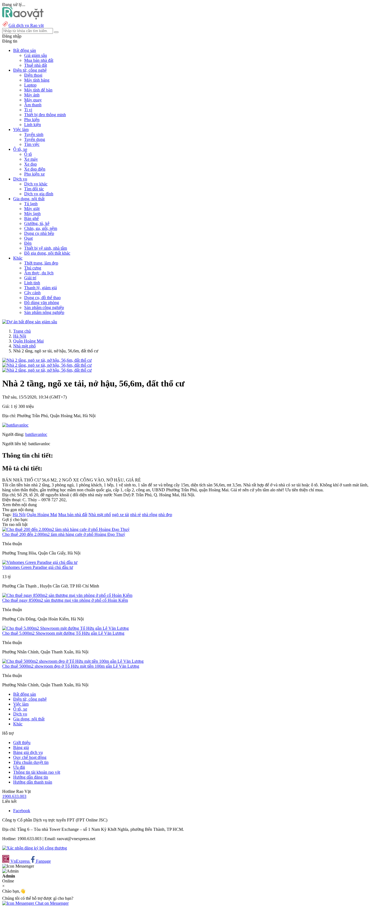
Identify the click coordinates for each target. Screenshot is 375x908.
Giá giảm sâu (35, 55)
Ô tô (28, 154)
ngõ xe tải (120, 514)
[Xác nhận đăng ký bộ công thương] (34, 848)
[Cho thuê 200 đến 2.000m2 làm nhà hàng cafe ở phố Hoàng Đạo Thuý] (66, 529)
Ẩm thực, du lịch (39, 273)
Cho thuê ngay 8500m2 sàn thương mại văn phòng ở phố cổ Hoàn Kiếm (65, 600)
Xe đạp (30, 164)
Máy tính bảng (36, 80)
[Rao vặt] (23, 18)
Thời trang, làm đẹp (41, 263)
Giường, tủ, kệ (36, 223)
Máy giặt (32, 208)
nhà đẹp (165, 514)
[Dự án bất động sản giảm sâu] (29, 321)
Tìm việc (32, 144)
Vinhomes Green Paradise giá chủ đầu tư (37, 567)
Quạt (28, 238)
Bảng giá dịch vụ (28, 752)
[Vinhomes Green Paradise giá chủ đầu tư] (39, 562)
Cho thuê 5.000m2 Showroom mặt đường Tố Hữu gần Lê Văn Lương (63, 633)
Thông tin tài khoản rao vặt (36, 772)
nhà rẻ (135, 514)
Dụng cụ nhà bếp (39, 233)
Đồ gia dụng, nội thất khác (47, 253)
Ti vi (28, 109)
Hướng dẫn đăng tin (30, 777)
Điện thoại (33, 75)
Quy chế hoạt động (29, 757)
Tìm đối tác (34, 188)
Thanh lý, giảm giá (40, 287)
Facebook (21, 810)
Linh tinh (32, 282)
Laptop (30, 85)
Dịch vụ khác (35, 184)
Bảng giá (21, 747)
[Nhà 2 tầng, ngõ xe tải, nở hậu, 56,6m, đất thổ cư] (47, 360)
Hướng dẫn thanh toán (32, 782)
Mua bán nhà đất (38, 60)
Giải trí (30, 277)
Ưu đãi (19, 767)
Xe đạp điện (34, 169)
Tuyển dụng (34, 139)
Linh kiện (32, 124)
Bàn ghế (31, 218)
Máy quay (33, 100)
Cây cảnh (32, 292)
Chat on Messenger (51, 903)
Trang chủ (22, 331)
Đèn (28, 243)
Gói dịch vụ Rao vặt (26, 25)
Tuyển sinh (33, 134)
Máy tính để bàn (38, 90)
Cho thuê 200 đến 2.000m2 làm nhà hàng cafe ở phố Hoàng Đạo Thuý (63, 534)
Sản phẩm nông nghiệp (44, 312)
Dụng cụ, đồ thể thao (42, 297)
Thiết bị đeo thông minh (45, 114)
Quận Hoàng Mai (28, 341)
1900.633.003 (14, 796)
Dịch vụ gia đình (38, 193)
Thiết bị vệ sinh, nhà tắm (45, 248)
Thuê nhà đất (35, 65)
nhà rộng (149, 514)
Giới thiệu (21, 742)
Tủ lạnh (31, 203)
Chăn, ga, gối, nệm (40, 228)
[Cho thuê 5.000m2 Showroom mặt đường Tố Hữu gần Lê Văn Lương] (65, 628)
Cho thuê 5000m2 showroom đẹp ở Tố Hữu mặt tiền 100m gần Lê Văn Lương (70, 666)
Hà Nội (19, 336)
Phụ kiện (32, 119)
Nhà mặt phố (24, 346)
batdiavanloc (36, 434)
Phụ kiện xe (34, 174)
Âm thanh (32, 104)
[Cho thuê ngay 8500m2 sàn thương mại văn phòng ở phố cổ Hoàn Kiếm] (67, 595)
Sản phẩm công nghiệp (44, 307)
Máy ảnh (32, 95)
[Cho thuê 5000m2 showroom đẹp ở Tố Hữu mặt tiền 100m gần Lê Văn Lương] (73, 661)
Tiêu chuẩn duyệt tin (31, 762)
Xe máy (31, 159)
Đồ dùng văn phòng (41, 302)
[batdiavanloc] (15, 425)
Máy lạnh (32, 213)
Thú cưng (32, 268)
